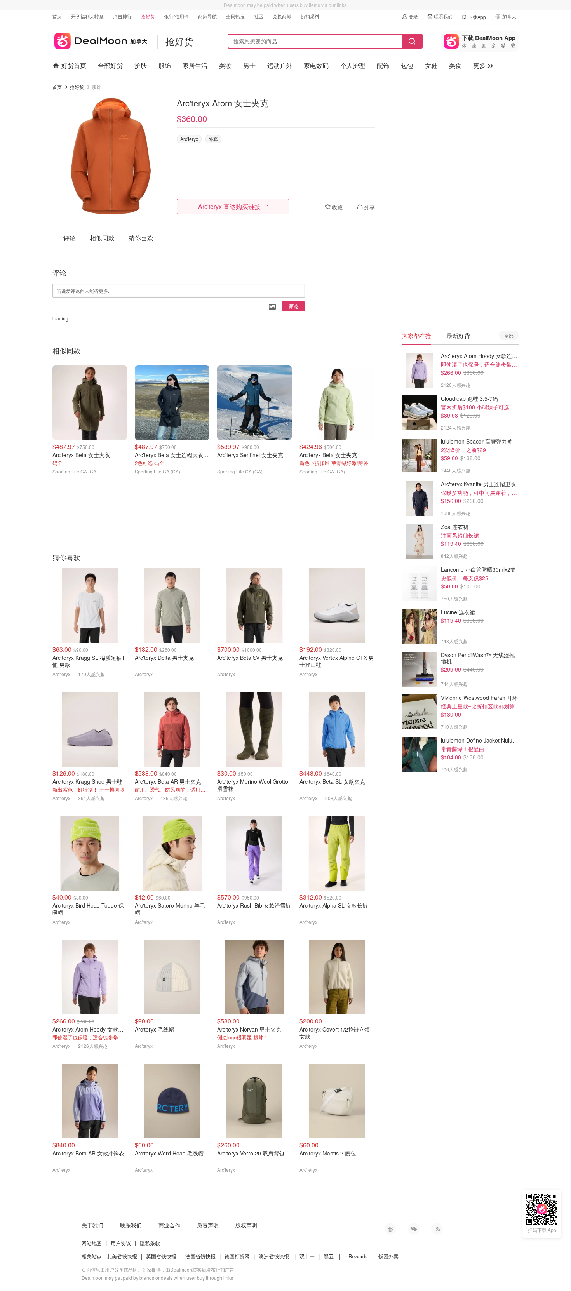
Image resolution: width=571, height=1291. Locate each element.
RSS (437, 1229)
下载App (477, 17)
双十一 (307, 1256)
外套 (213, 139)
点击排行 (122, 16)
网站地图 (92, 1243)
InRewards (356, 1256)
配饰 (383, 65)
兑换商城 (282, 16)
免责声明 (208, 1225)
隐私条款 (150, 1243)
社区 (258, 16)
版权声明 (246, 1225)
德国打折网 (237, 1256)
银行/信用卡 (176, 16)
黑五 (329, 1256)
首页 (57, 16)
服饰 (164, 65)
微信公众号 (414, 1229)
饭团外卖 (388, 1256)
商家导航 (207, 16)
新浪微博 (390, 1229)
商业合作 (169, 1225)
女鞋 (431, 65)
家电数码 (316, 65)
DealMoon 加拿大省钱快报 (100, 39)
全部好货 (110, 65)
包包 (407, 65)
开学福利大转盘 (87, 16)
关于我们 (92, 1225)
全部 (509, 335)
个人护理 (352, 65)
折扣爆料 (310, 16)
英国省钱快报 (161, 1256)
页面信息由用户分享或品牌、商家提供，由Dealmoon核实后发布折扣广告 (158, 1269)
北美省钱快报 (122, 1256)
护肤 (140, 65)
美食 (455, 65)
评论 (293, 306)
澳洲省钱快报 (274, 1256)
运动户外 (279, 65)
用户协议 (121, 1243)
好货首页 (73, 65)
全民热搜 (235, 16)
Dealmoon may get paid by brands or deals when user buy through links (157, 1277)
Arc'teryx (189, 139)
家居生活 (195, 65)
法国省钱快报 (200, 1256)
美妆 (225, 65)
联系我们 (443, 16)
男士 (249, 65)
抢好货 (148, 16)
